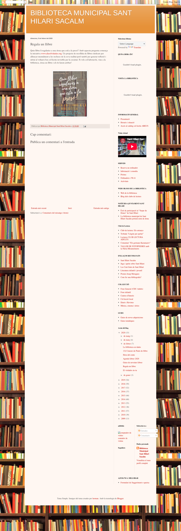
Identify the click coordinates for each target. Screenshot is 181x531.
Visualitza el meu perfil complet (143, 461)
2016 (123, 391)
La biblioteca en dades (132, 347)
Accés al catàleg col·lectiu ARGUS (134, 125)
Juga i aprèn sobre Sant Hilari (132, 263)
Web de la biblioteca (129, 193)
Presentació (125, 119)
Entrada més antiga (101, 208)
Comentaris (145, 435)
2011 (123, 411)
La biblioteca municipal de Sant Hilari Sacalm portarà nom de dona (135, 217)
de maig (127, 336)
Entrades (143, 430)
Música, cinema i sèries (130, 305)
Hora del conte (129, 354)
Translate (137, 47)
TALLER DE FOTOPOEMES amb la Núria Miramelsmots (135, 247)
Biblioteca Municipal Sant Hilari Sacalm (144, 452)
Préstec (123, 174)
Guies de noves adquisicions (132, 317)
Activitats (124, 181)
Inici (70, 208)
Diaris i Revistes (127, 302)
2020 (123, 332)
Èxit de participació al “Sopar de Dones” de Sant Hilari (134, 211)
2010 (123, 414)
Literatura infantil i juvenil (131, 270)
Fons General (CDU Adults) (132, 288)
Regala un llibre (129, 366)
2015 (123, 395)
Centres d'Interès (127, 295)
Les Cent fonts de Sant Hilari (132, 267)
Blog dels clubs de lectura (131, 196)
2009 (123, 418)
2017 (123, 387)
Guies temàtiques (127, 320)
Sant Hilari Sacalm (128, 260)
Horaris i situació (127, 122)
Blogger (120, 498)
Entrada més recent (38, 208)
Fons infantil (126, 292)
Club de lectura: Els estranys (132, 230)
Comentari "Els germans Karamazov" (136, 242)
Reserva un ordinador (129, 167)
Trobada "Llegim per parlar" (132, 233)
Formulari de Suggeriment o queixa (135, 482)
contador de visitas (122, 439)
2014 (123, 399)
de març (127, 339)
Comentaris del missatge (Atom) (55, 212)
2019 (123, 379)
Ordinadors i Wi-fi (128, 178)
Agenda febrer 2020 (131, 358)
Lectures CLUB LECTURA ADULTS (132, 238)
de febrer (127, 343)
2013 (123, 403)
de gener (127, 375)
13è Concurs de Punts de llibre (135, 350)
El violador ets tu (130, 370)
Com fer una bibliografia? (131, 277)
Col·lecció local (127, 299)
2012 (123, 407)
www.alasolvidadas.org (51, 53)
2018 (123, 383)
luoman (95, 498)
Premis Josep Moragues (130, 273)
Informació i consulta (129, 171)
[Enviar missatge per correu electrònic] (84, 126)
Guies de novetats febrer (132, 362)
